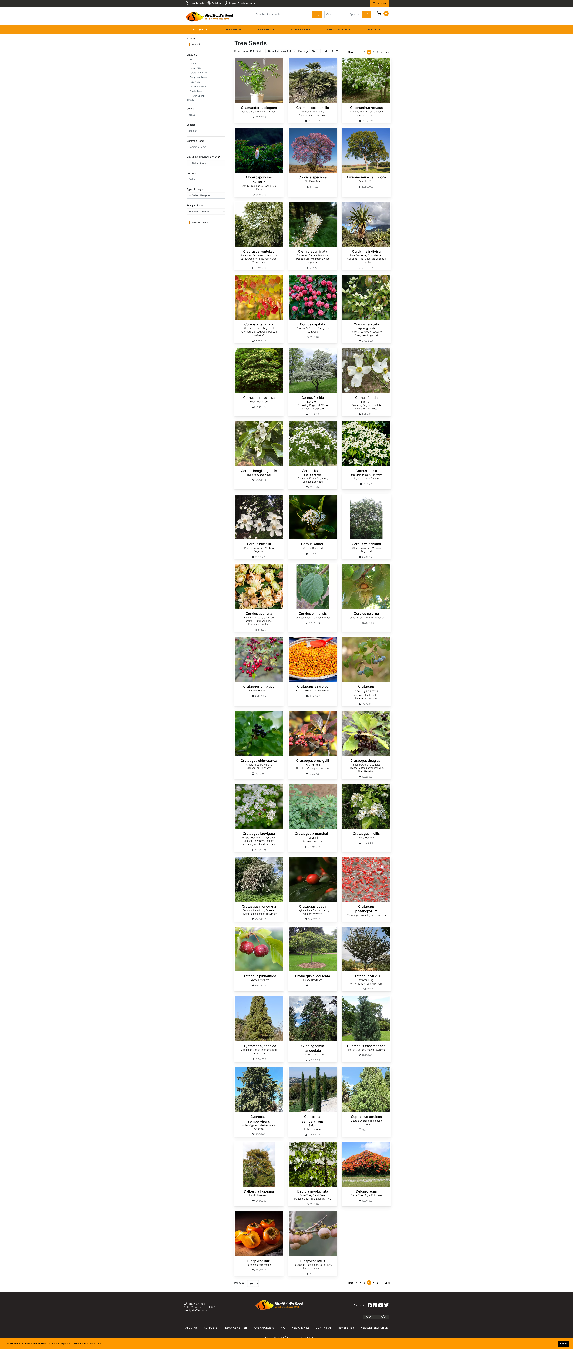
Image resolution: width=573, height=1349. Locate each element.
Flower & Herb (300, 29)
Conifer (193, 63)
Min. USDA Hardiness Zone (202, 156)
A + (371, 1316)
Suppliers (210, 1327)
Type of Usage (195, 189)
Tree (189, 59)
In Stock (196, 44)
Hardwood (195, 81)
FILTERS (191, 38)
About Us (191, 1327)
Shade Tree (196, 91)
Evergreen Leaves (199, 77)
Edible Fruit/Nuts (198, 72)
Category (192, 54)
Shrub (190, 100)
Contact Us (323, 1327)
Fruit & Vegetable (338, 29)
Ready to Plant (195, 205)
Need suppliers (200, 222)
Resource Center (235, 1327)
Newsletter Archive (374, 1327)
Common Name (195, 140)
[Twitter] (386, 1305)
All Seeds (200, 29)
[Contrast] (384, 1317)
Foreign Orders (263, 1327)
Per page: (239, 1282)
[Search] (317, 14)
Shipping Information (284, 1337)
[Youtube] (380, 1305)
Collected (192, 173)
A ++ (377, 1316)
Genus (190, 108)
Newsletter (346, 1327)
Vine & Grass (266, 29)
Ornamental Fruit (198, 86)
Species (191, 124)
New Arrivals (300, 1327)
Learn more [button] (96, 1343)
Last (387, 52)
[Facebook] (369, 1305)
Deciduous (195, 68)
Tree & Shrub (232, 29)
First (350, 52)
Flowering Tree (198, 95)
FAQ (283, 1327)
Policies (264, 1337)
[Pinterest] (375, 1305)
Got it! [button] (563, 1343)
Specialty (374, 29)
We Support (307, 1337)
